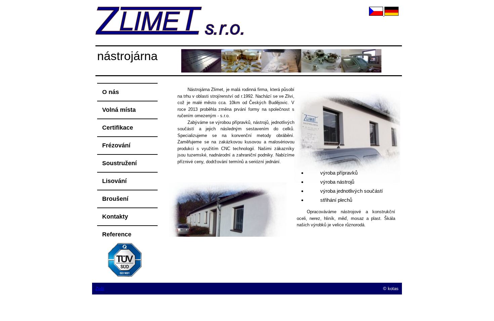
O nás (110, 92)
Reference (116, 234)
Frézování (116, 145)
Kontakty (115, 216)
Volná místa (119, 109)
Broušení (115, 198)
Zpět (99, 288)
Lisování (114, 181)
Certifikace (117, 127)
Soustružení (119, 163)
